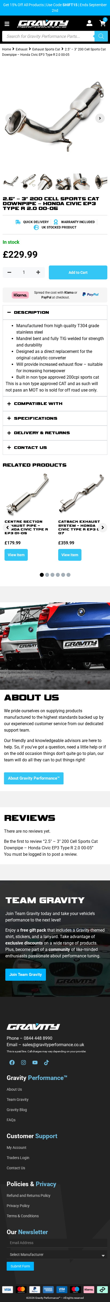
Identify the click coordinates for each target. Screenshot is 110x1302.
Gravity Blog (17, 1110)
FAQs (11, 1120)
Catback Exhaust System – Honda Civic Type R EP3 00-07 (81, 527)
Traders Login (18, 1158)
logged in (37, 854)
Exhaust (22, 49)
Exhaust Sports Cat (46, 49)
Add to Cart (78, 272)
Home (6, 49)
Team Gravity (18, 1099)
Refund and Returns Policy (28, 1195)
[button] (7, 24)
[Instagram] (23, 1062)
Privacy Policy (18, 1206)
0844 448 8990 (38, 1038)
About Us (14, 1089)
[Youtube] (35, 1062)
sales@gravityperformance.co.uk (53, 1044)
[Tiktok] (46, 1062)
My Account (16, 1147)
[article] (55, 943)
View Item (16, 555)
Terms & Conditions (23, 1216)
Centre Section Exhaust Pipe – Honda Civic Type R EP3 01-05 (26, 527)
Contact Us (16, 1168)
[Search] (101, 36)
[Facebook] (12, 1062)
